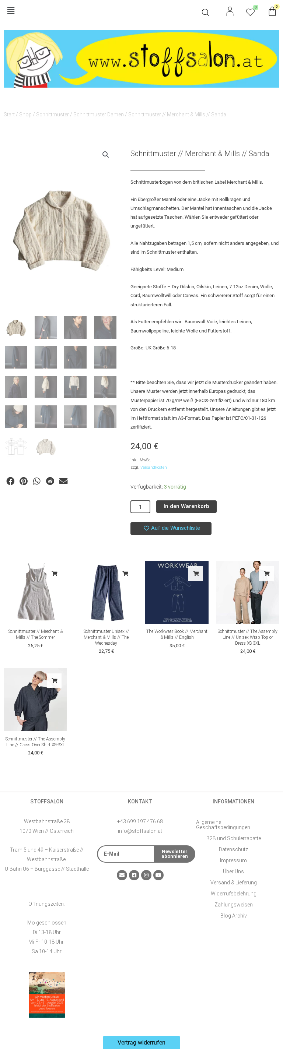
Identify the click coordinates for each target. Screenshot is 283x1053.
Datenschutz (233, 849)
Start (9, 114)
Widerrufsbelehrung (233, 894)
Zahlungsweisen (233, 905)
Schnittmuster (52, 114)
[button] (101, 11)
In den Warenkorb (186, 506)
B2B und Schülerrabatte (233, 838)
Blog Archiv (233, 916)
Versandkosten (153, 467)
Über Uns (233, 871)
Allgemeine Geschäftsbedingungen (223, 824)
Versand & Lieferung (233, 882)
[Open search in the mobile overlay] (205, 12)
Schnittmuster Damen (98, 114)
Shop (25, 114)
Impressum (233, 860)
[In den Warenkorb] (54, 573)
